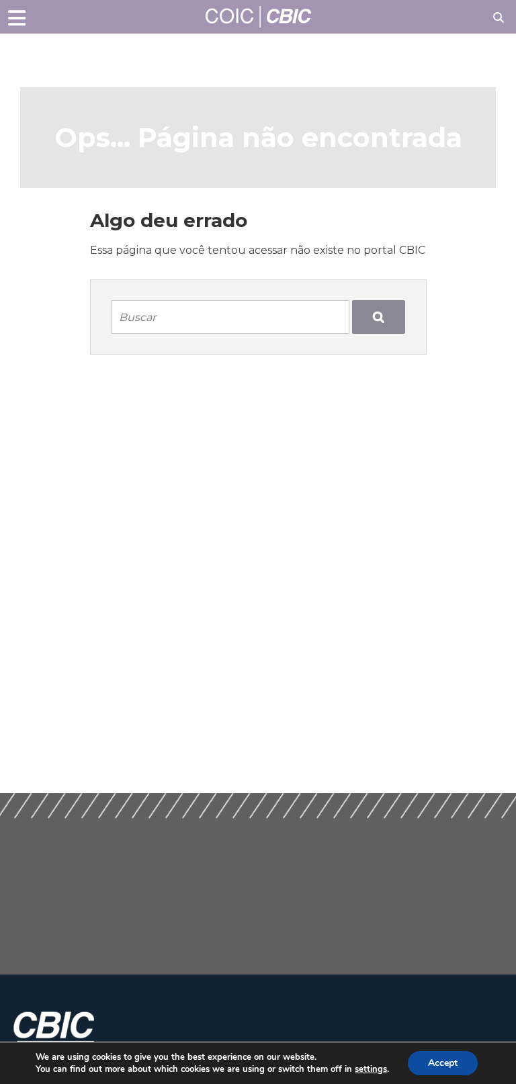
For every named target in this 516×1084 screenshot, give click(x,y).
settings (371, 1069)
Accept (443, 1062)
